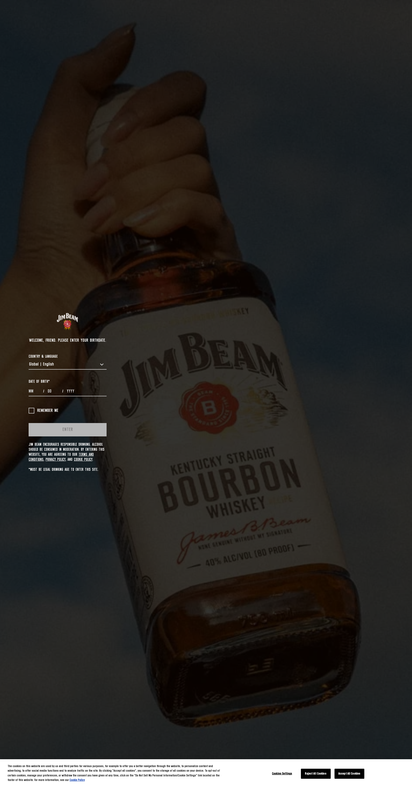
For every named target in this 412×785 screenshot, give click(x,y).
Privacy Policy (55, 459)
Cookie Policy (83, 459)
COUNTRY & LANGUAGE (43, 356)
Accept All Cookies (349, 773)
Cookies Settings (282, 773)
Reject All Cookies (315, 773)
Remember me (47, 410)
